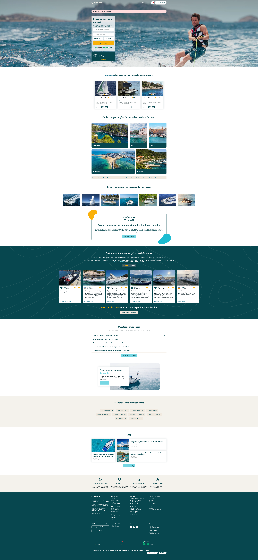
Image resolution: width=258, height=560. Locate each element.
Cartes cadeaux (115, 509)
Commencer (104, 383)
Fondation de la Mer (116, 515)
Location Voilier (134, 503)
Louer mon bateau (115, 503)
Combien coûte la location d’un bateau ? (106, 339)
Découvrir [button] (145, 3)
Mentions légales (109, 550)
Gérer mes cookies (154, 533)
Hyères (151, 501)
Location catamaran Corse (137, 410)
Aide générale (152, 526)
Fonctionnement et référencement (154, 528)
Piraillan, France (181, 301)
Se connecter (161, 2)
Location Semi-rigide (135, 500)
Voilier (109, 38)
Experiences (114, 517)
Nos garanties (114, 501)
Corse (144, 177)
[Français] (152, 2)
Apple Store (101, 526)
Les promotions (134, 512)
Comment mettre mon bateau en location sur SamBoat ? (111, 350)
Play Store (101, 530)
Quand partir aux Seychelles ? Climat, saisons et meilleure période (146, 442)
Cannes (157, 177)
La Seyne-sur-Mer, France (66, 301)
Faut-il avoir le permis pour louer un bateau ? (108, 343)
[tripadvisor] (146, 542)
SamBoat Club (114, 511)
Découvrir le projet (129, 236)
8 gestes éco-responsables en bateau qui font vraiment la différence (145, 453)
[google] (120, 542)
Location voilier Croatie (122, 410)
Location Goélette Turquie (136, 418)
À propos (113, 498)
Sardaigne (139, 177)
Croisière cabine (134, 511)
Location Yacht (134, 501)
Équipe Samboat (137, 445)
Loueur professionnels (116, 508)
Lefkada (127, 177)
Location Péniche (134, 508)
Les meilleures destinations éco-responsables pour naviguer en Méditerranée (103, 456)
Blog (112, 519)
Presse (112, 514)
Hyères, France (110, 301)
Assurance (113, 505)
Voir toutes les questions (129, 355)
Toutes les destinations (155, 509)
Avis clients (114, 512)
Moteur (98, 38)
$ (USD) (162, 553)
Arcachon (163, 177)
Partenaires (140, 550)
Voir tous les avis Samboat (129, 312)
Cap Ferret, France (158, 301)
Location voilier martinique (107, 410)
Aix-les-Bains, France (135, 301)
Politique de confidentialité (122, 550)
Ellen (96, 458)
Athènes (121, 177)
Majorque (109, 177)
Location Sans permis (135, 509)
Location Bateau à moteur (137, 498)
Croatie (151, 506)
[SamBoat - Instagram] (134, 526)
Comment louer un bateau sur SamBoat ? (106, 335)
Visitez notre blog (129, 466)
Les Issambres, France (89, 301)
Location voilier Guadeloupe (154, 414)
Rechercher (104, 43)
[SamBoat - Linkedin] (137, 526)
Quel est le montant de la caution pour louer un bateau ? (111, 347)
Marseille (109, 74)
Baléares (151, 508)
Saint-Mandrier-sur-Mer (98, 177)
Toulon (133, 177)
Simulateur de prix (115, 506)
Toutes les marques (135, 514)
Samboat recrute (115, 500)
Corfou (115, 177)
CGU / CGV (133, 550)
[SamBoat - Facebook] (131, 526)
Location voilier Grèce (121, 418)
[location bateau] (97, 2)
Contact (151, 532)
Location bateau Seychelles (119, 414)
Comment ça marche (154, 530)
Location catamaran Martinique (137, 414)
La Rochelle (151, 177)
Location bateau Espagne (103, 414)
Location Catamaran (135, 505)
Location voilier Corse (152, 410)
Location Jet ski (134, 506)
